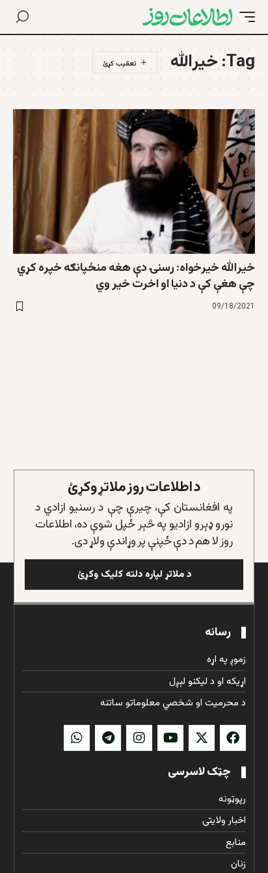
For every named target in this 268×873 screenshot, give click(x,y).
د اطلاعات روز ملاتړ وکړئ (134, 487)
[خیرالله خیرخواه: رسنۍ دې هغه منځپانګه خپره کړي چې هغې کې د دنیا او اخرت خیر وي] (134, 181)
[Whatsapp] (77, 738)
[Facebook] (233, 738)
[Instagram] (139, 738)
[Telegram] (108, 738)
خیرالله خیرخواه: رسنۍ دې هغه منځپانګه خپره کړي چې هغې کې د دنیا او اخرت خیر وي (136, 276)
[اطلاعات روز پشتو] (187, 17)
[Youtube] (170, 738)
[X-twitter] (202, 738)
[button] (244, 17)
